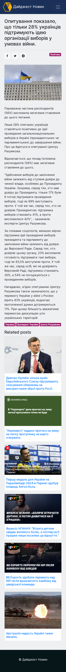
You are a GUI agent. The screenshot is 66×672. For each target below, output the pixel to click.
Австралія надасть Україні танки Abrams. (29, 635)
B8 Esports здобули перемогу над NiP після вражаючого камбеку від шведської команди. (31, 580)
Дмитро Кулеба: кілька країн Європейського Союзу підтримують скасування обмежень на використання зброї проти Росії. (32, 383)
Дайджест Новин (28, 6)
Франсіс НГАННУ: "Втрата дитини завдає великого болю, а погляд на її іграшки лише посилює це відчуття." (32, 532)
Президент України (27, 324)
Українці (10, 324)
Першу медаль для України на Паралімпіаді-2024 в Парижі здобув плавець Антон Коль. (32, 483)
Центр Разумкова (50, 324)
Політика (55, 54)
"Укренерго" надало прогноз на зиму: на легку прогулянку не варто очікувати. (33, 434)
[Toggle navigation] (58, 7)
